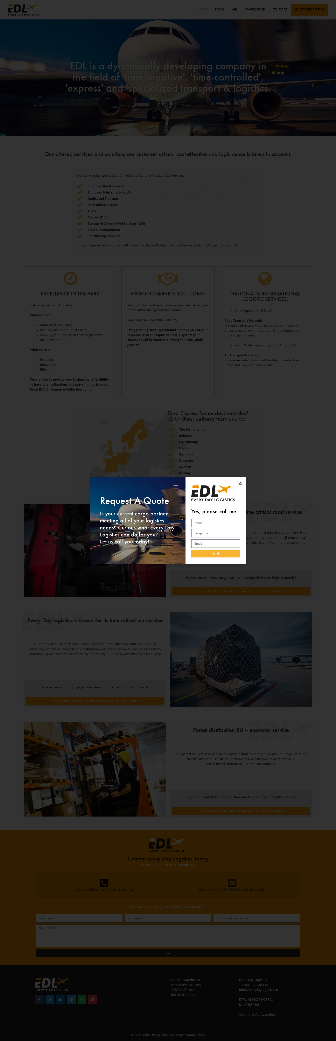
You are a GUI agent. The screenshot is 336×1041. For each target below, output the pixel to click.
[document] (168, 520)
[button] (240, 482)
